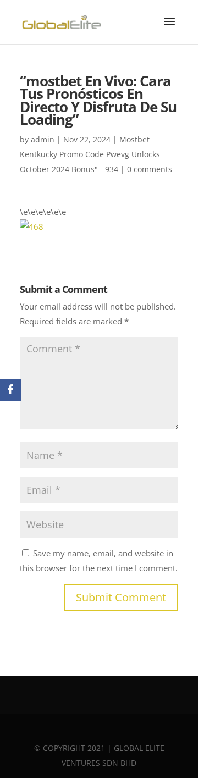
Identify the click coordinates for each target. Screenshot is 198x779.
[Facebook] (10, 390)
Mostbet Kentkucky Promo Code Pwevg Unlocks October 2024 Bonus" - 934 (90, 154)
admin (42, 139)
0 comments (149, 169)
